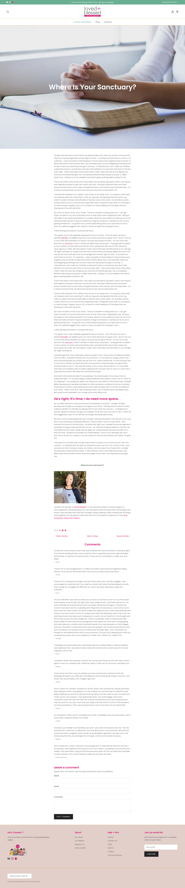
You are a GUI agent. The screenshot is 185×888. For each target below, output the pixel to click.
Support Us (79, 844)
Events (110, 837)
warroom (69, 243)
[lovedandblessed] (92, 12)
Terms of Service (115, 855)
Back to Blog (92, 536)
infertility (64, 238)
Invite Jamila (80, 848)
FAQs (110, 844)
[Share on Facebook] (62, 530)
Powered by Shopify (33, 882)
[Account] (172, 11)
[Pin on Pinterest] (65, 530)
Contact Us (112, 841)
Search (111, 848)
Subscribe (151, 854)
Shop (97, 22)
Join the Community (82, 22)
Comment (58, 797)
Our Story (79, 837)
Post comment (63, 817)
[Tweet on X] (60, 530)
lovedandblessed (19, 882)
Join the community (106, 2)
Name (56, 776)
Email (56, 786)
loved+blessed (80, 507)
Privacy (111, 851)
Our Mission (79, 841)
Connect (108, 22)
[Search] (7, 11)
